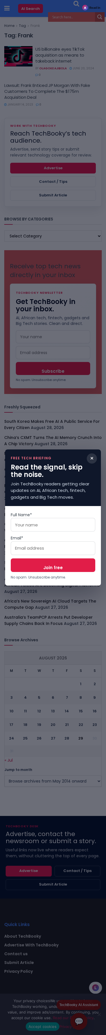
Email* (17, 538)
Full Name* (21, 515)
